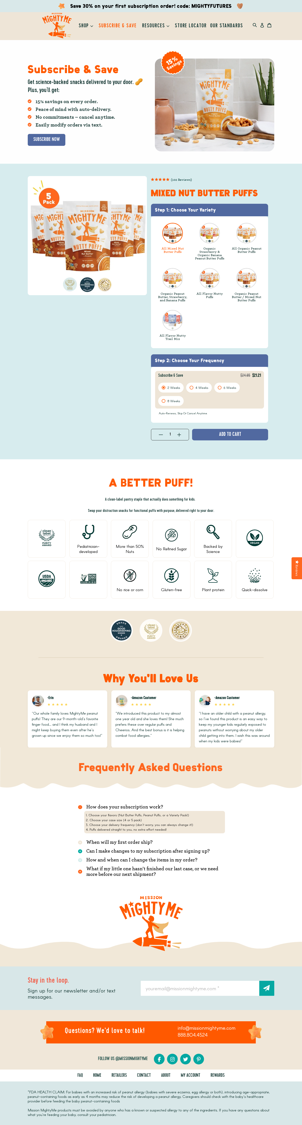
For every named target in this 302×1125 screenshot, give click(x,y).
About (166, 1075)
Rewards (218, 1075)
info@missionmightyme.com (206, 1028)
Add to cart (230, 435)
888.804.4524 (193, 1035)
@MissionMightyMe (131, 1059)
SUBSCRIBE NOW (46, 140)
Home (97, 1075)
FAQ (80, 1075)
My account (190, 1075)
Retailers (119, 1075)
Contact (144, 1075)
